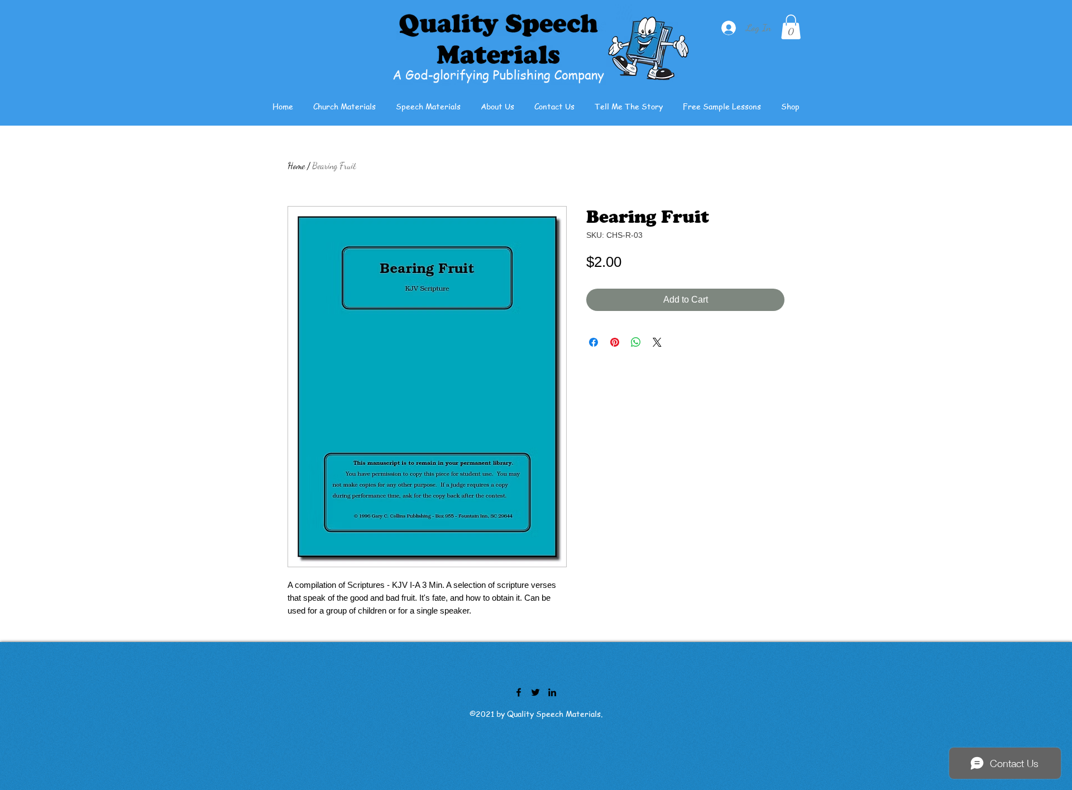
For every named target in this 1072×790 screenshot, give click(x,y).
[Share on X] (657, 342)
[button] (791, 27)
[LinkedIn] (552, 692)
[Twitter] (535, 692)
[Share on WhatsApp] (636, 342)
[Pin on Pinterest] (614, 342)
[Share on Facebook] (593, 342)
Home (296, 165)
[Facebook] (518, 692)
